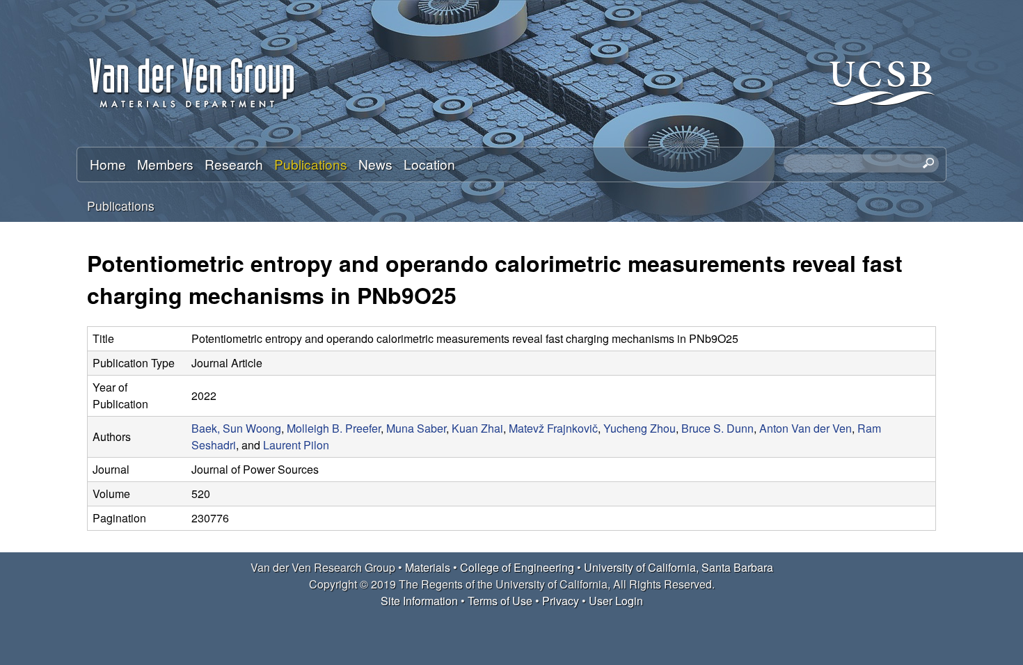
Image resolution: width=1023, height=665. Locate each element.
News (375, 163)
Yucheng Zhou (639, 428)
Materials (427, 567)
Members (165, 163)
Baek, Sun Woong (236, 428)
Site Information (419, 601)
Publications (310, 163)
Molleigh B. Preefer (334, 428)
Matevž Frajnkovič (553, 428)
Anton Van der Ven (805, 428)
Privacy (560, 601)
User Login (616, 601)
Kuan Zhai (477, 428)
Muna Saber (416, 428)
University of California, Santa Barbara (678, 567)
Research (234, 163)
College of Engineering (517, 567)
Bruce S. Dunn (717, 428)
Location (429, 163)
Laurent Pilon (296, 445)
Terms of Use (500, 601)
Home (108, 163)
